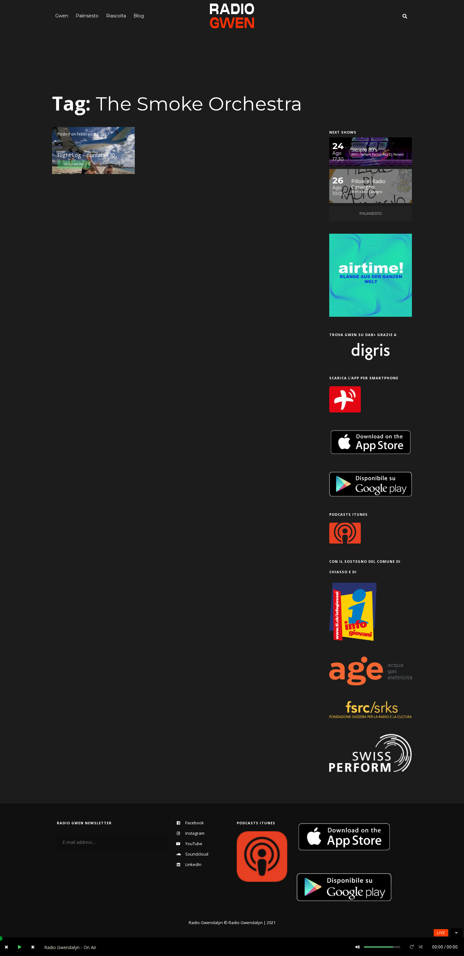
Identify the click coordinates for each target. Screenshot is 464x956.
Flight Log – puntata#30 (86, 155)
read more (74, 164)
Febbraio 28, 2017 (93, 134)
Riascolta (116, 16)
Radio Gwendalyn (206, 922)
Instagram (195, 833)
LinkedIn (193, 864)
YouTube (193, 843)
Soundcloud (196, 854)
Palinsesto (87, 16)
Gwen (61, 16)
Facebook (194, 823)
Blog (139, 16)
